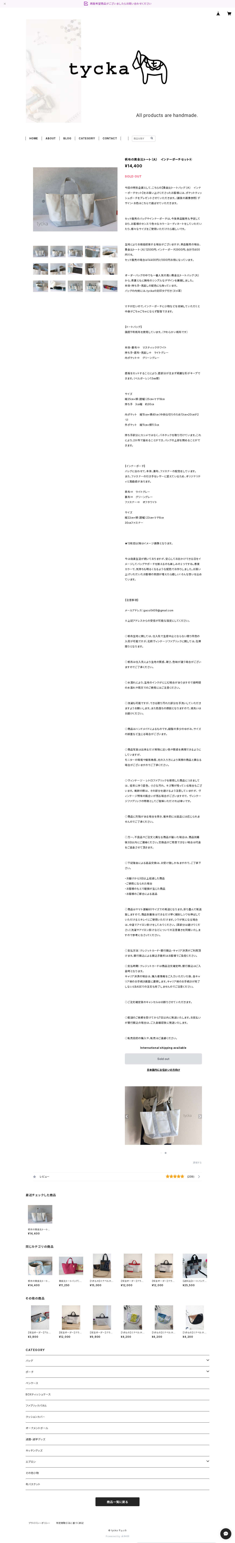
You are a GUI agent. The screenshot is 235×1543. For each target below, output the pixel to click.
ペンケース (32, 1383)
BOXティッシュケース (38, 1394)
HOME (33, 138)
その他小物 (32, 1473)
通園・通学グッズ (35, 1439)
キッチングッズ (34, 1450)
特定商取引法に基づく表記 (70, 1523)
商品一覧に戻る (117, 1502)
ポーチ (29, 1371)
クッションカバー (35, 1416)
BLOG (67, 138)
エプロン (31, 1461)
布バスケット (33, 1484)
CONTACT (110, 138)
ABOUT (51, 138)
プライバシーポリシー (39, 1523)
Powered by (113, 1536)
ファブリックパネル (36, 1405)
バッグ (29, 1360)
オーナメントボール (37, 1428)
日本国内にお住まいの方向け (163, 1069)
